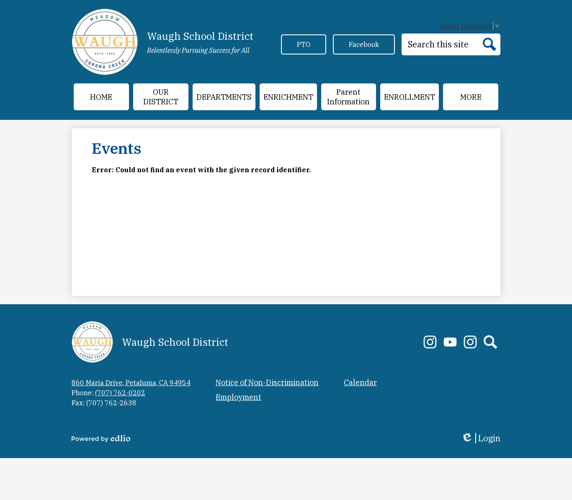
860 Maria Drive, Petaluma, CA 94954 (131, 382)
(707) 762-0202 (120, 393)
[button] (160, 96)
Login (480, 438)
